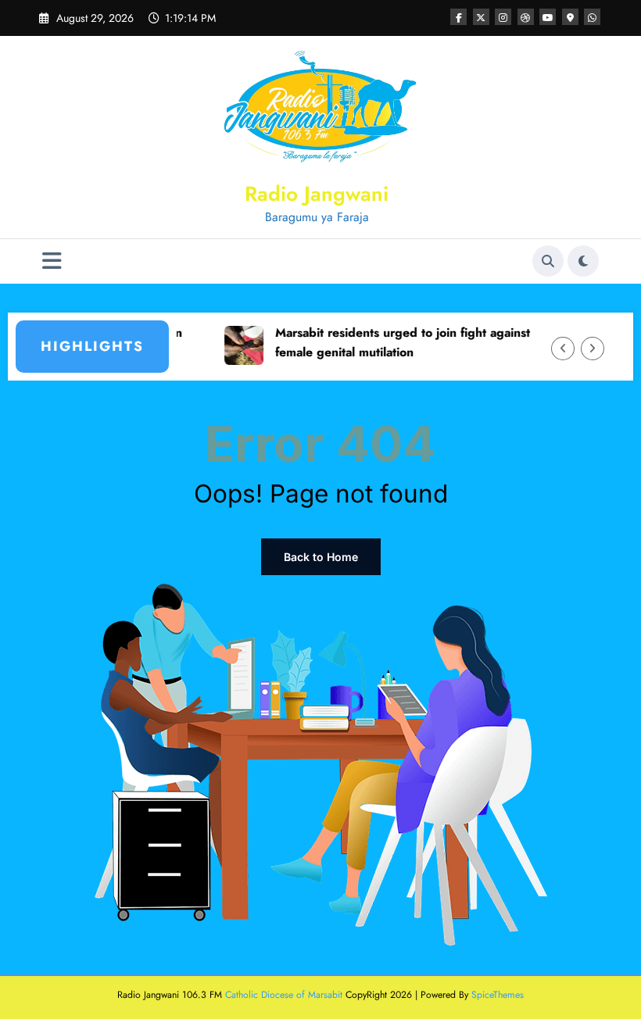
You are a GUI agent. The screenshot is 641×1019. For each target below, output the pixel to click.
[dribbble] (525, 17)
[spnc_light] (583, 261)
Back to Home (321, 556)
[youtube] (547, 17)
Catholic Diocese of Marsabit (283, 995)
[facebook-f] (458, 17)
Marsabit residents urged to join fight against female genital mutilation (390, 342)
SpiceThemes (497, 995)
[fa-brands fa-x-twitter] (481, 17)
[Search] (548, 261)
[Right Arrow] (592, 348)
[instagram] (503, 17)
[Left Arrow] (563, 348)
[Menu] (52, 261)
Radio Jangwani (317, 194)
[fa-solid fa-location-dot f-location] (570, 17)
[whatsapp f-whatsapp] (592, 17)
